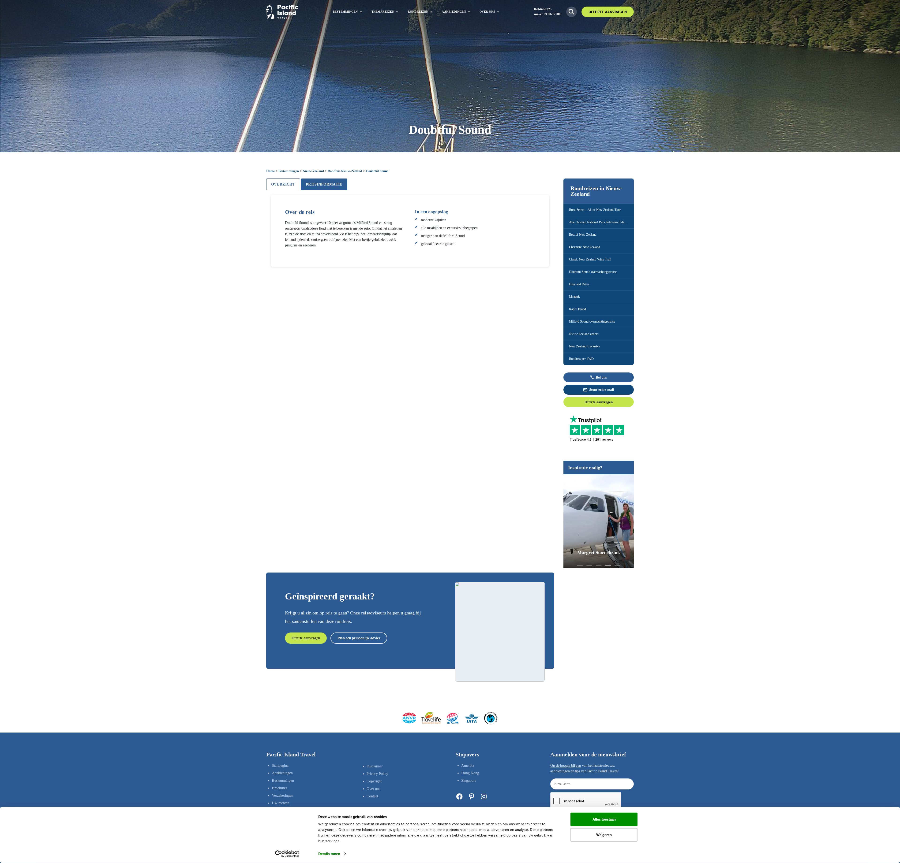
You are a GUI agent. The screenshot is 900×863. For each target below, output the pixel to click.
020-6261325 (542, 9)
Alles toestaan (604, 819)
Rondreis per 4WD (581, 359)
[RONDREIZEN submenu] (431, 12)
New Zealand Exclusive (584, 346)
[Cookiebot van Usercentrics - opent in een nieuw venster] (287, 853)
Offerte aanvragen (599, 402)
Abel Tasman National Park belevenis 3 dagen (599, 222)
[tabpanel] (410, 231)
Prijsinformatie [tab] (324, 184)
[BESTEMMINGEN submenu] (361, 12)
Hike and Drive (579, 284)
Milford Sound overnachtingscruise (592, 321)
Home (270, 171)
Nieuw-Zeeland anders (583, 334)
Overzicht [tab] (283, 184)
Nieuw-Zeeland (313, 171)
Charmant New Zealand (584, 247)
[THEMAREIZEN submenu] (397, 12)
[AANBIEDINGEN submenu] (469, 12)
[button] (580, 565)
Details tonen (329, 854)
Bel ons (601, 377)
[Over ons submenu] (498, 12)
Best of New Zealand (582, 234)
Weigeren (604, 835)
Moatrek (574, 296)
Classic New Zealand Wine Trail (590, 259)
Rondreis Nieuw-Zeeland (345, 171)
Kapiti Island (577, 309)
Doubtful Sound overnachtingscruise (593, 272)
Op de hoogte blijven (565, 765)
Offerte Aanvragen (608, 12)
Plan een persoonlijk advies (359, 638)
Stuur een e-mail (601, 389)
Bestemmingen (288, 171)
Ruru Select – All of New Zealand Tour (595, 210)
